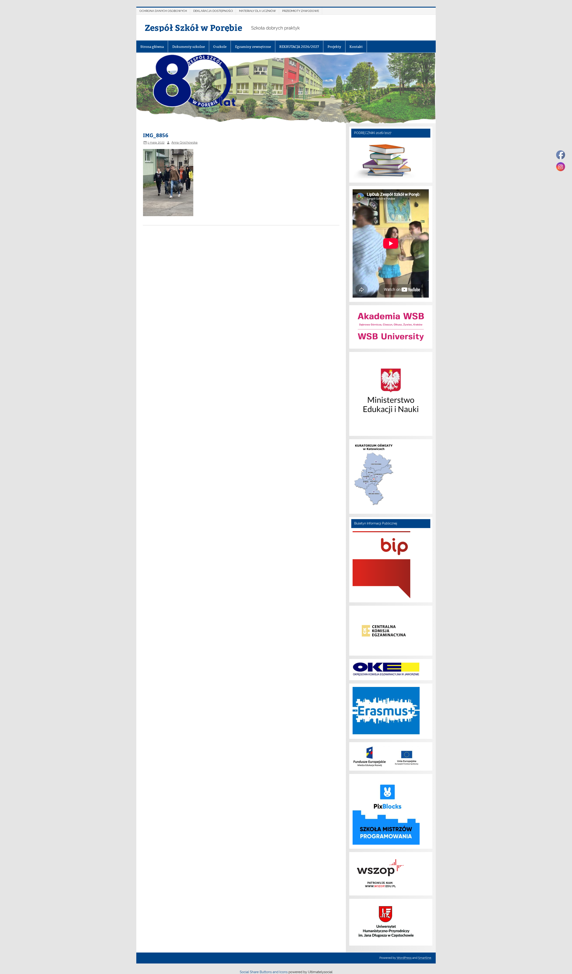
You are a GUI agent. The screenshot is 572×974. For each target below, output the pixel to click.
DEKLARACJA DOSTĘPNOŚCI (213, 11)
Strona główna (152, 47)
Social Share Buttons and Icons (264, 972)
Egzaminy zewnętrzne (253, 47)
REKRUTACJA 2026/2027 (299, 47)
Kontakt (356, 47)
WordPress (404, 957)
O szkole (220, 47)
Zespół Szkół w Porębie (193, 27)
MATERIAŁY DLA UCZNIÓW (257, 11)
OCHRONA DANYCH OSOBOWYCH (163, 11)
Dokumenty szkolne (188, 47)
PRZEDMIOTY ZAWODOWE (300, 11)
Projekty (334, 47)
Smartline (424, 957)
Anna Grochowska (184, 142)
